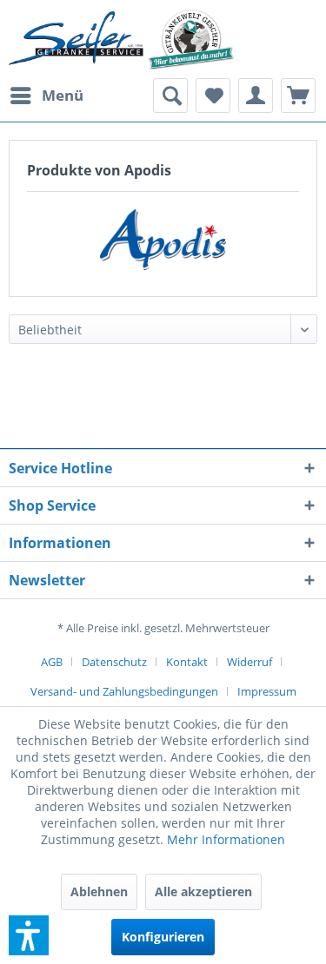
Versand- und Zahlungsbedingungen (124, 691)
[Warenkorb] (298, 95)
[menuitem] (46, 95)
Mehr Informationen (226, 839)
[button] (29, 935)
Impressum (266, 691)
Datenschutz (114, 662)
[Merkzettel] (213, 95)
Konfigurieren (163, 936)
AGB (52, 662)
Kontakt (187, 662)
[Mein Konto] (255, 95)
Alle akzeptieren (203, 891)
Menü (62, 95)
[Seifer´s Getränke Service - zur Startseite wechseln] (121, 39)
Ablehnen (99, 891)
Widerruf (249, 662)
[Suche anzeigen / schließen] (170, 95)
